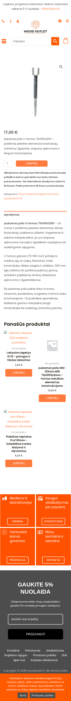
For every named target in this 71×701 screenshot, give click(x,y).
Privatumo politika (42, 695)
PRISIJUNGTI (35, 634)
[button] (61, 66)
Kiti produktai (26, 194)
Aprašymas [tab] (12, 215)
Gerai (23, 695)
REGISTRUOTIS (51, 9)
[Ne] (66, 687)
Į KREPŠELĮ (32, 163)
